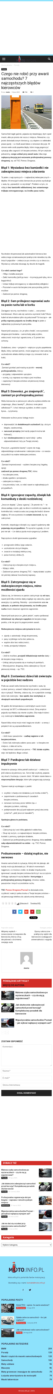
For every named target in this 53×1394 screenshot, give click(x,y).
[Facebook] (23, 1290)
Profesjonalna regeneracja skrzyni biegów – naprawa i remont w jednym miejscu (16, 1200)
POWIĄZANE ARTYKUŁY (16, 980)
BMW (3, 1348)
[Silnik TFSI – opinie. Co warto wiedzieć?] (7, 1308)
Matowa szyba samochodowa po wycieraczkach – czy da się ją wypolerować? (31, 995)
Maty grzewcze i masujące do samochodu (21, 1372)
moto (8, 92)
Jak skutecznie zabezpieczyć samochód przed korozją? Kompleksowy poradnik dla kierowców (18, 1186)
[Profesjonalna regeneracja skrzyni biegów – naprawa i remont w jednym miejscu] (45, 1200)
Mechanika (5, 1205)
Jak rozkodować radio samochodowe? (32, 1330)
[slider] (9, 903)
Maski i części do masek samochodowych (21, 1356)
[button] (49, 59)
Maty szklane (7, 1364)
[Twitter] (30, 1290)
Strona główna (6, 65)
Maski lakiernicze (9, 1379)
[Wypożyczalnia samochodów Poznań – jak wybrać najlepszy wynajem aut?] (7, 1023)
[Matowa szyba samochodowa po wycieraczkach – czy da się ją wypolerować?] (7, 995)
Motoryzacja (21, 1308)
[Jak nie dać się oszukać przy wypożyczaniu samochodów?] (45, 1226)
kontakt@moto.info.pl (36, 1283)
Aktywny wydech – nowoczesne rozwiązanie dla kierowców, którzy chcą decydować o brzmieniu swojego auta (13, 936)
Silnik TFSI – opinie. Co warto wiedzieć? (32, 1305)
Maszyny (5, 1368)
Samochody (7, 1360)
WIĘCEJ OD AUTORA (13, 985)
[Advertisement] (26, 27)
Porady (4, 69)
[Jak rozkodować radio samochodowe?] (7, 1333)
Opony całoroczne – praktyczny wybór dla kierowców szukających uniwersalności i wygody (41, 935)
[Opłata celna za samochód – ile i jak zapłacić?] (7, 1320)
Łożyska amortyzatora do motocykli (18, 1375)
